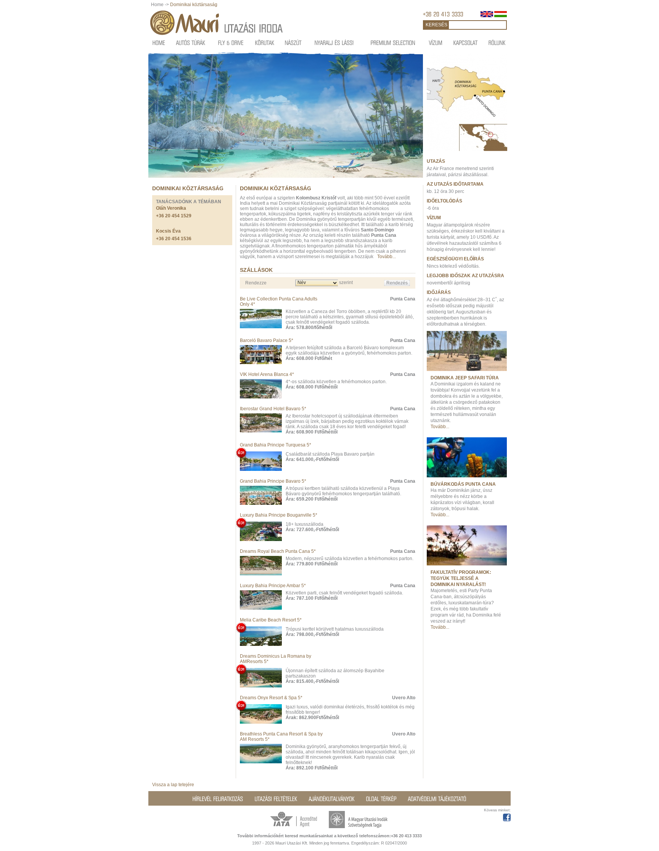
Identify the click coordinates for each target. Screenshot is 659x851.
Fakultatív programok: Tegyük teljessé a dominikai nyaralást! (461, 578)
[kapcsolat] (465, 42)
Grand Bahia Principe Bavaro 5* (273, 481)
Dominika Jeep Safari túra (465, 378)
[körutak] (265, 42)
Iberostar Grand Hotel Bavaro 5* (273, 408)
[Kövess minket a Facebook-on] (507, 816)
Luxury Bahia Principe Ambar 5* (273, 585)
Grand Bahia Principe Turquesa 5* (275, 445)
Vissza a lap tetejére (173, 784)
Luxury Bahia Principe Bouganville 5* (278, 515)
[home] (159, 42)
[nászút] (293, 42)
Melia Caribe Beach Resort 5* (271, 620)
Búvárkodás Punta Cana (463, 484)
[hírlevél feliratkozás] (218, 798)
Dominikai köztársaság (193, 4)
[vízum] (436, 42)
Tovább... (386, 256)
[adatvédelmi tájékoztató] (437, 798)
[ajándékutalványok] (332, 798)
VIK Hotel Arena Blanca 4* (267, 374)
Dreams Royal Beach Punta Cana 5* (278, 551)
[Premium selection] (393, 42)
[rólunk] (497, 42)
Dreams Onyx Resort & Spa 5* (271, 697)
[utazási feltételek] (276, 798)
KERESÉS (436, 24)
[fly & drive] (231, 42)
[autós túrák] (191, 42)
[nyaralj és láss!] (334, 42)
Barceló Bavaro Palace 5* (266, 340)
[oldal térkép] (381, 798)
